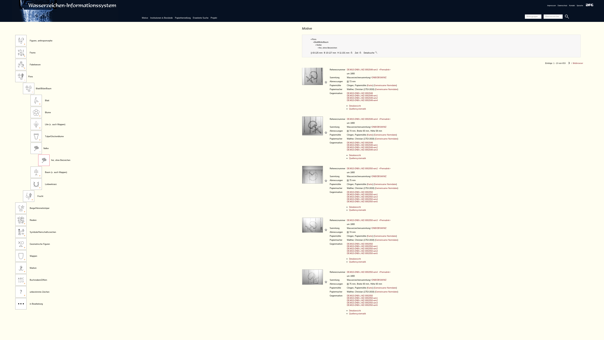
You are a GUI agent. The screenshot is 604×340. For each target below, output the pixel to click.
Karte (369, 85)
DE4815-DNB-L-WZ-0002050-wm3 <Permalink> (369, 220)
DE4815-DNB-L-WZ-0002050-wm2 (362, 248)
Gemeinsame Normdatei (385, 85)
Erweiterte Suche (200, 18)
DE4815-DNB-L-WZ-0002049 (360, 93)
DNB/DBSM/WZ (379, 77)
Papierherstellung (183, 18)
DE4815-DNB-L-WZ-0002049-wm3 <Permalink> (369, 69)
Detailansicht (355, 106)
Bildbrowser (578, 63)
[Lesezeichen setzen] (325, 84)
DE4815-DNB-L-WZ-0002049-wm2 (362, 98)
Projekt (214, 18)
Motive (145, 18)
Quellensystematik (357, 109)
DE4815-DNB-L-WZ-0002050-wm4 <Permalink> (369, 272)
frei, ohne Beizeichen (60, 160)
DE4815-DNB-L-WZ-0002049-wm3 (362, 150)
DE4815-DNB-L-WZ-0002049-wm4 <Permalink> (369, 119)
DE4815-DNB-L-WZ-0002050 (360, 192)
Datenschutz (562, 5)
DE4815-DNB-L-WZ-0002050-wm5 (362, 201)
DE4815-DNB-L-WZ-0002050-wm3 (362, 197)
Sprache (580, 5)
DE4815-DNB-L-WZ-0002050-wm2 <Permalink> (369, 168)
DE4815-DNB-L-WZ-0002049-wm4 (362, 100)
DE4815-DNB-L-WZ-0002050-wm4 (362, 199)
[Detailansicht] (313, 84)
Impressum (551, 5)
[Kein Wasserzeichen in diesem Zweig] (376, 53)
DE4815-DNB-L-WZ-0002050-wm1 (362, 194)
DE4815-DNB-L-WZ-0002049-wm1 (362, 95)
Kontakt (572, 5)
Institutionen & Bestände (161, 18)
